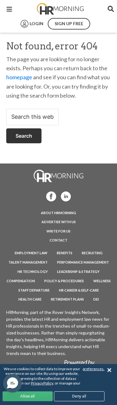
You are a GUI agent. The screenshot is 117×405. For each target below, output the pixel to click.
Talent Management (28, 262)
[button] (12, 383)
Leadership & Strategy (78, 271)
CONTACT (58, 240)
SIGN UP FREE (69, 23)
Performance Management (83, 262)
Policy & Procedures (64, 281)
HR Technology (32, 271)
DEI (96, 299)
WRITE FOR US (58, 231)
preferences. (94, 368)
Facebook (49, 195)
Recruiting (92, 253)
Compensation (21, 281)
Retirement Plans (67, 299)
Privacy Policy (42, 383)
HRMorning (60, 9)
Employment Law (31, 253)
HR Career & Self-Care (79, 290)
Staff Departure (34, 290)
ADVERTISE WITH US (58, 222)
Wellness (102, 281)
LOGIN (36, 23)
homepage (19, 77)
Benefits (64, 253)
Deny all (79, 396)
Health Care (29, 299)
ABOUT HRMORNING (58, 213)
